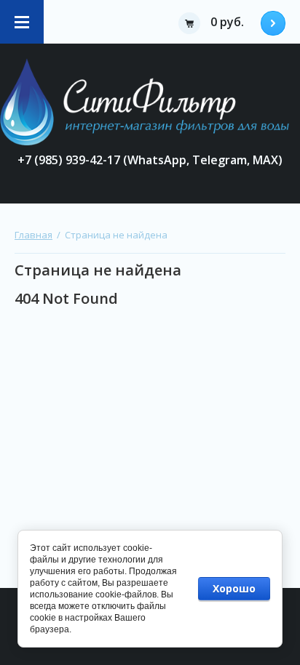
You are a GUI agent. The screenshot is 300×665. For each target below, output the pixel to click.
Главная (33, 234)
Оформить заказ (273, 23)
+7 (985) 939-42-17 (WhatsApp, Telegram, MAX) (150, 160)
